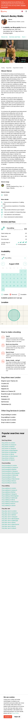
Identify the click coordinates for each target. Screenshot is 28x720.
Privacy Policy (15, 713)
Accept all (8, 717)
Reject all (17, 717)
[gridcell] (21, 271)
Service (3, 254)
